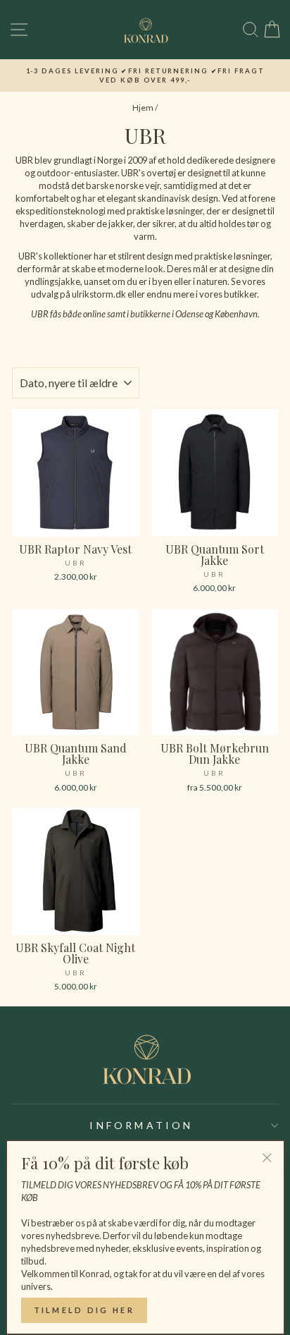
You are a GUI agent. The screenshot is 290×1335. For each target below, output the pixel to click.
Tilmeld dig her (84, 1310)
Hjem (142, 107)
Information (141, 1125)
